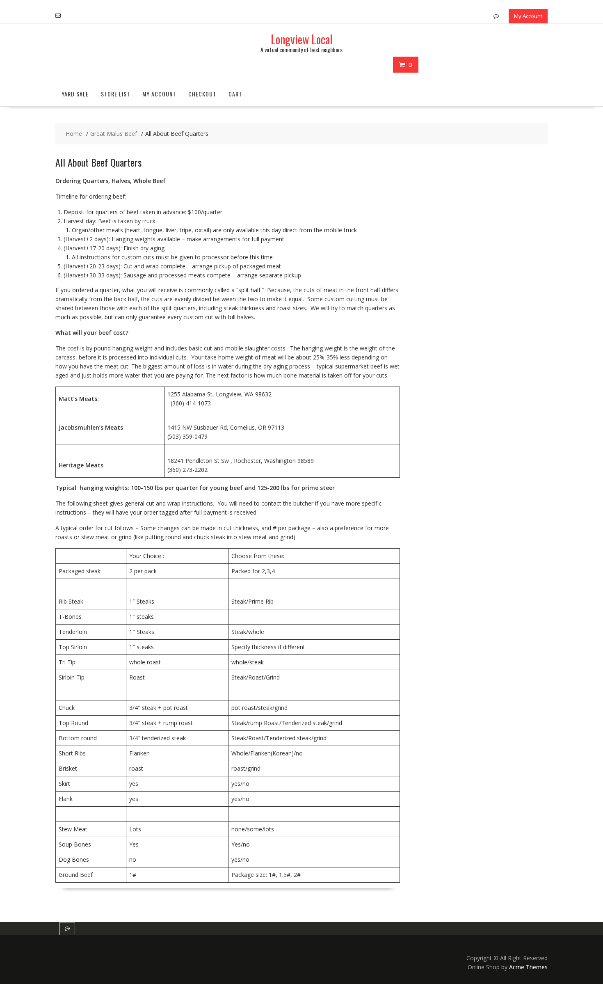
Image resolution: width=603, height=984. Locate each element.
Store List (115, 93)
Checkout (202, 93)
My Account (528, 16)
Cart (235, 93)
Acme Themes (528, 967)
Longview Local (302, 39)
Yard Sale (75, 93)
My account (159, 93)
